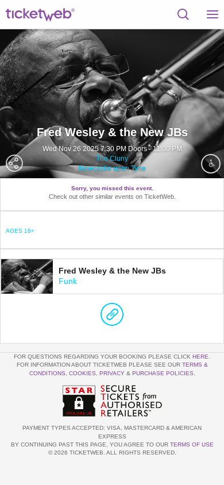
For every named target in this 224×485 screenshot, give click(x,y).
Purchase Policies (163, 373)
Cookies (82, 373)
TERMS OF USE (192, 444)
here (200, 356)
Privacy (112, 373)
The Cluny (112, 159)
